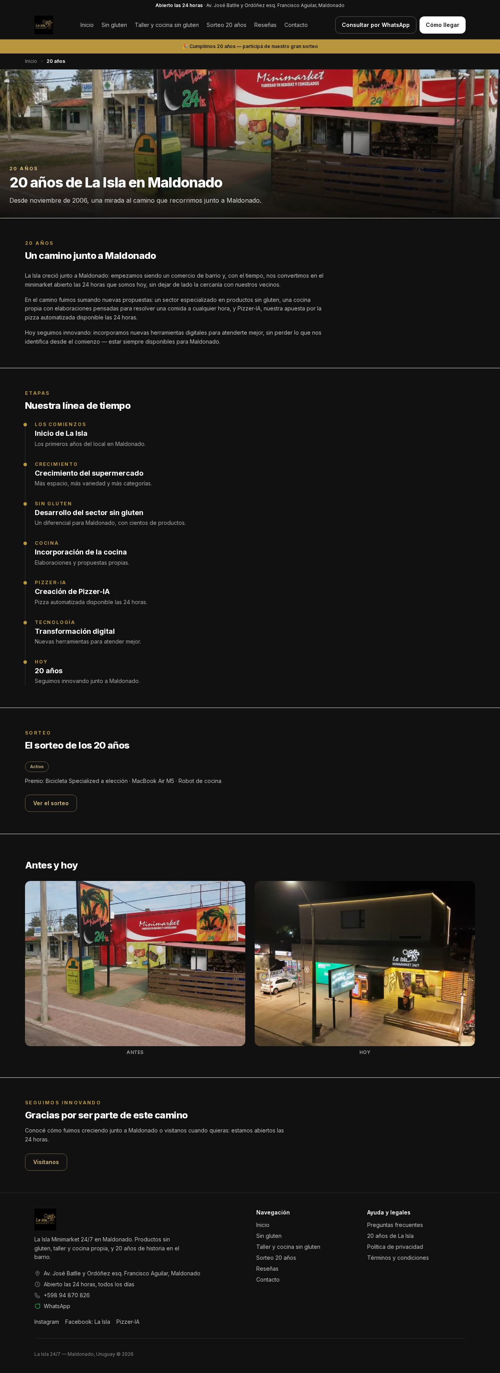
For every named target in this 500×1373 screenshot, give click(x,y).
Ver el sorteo (51, 803)
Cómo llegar (442, 24)
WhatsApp (57, 1306)
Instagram (46, 1321)
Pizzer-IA (127, 1321)
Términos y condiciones (398, 1257)
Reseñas (265, 24)
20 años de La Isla (390, 1235)
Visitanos (46, 1162)
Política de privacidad (395, 1246)
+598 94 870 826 (67, 1295)
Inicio (87, 24)
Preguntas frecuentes (395, 1224)
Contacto (296, 24)
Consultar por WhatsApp (376, 24)
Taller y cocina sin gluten (167, 24)
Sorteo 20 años (226, 24)
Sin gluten (114, 24)
